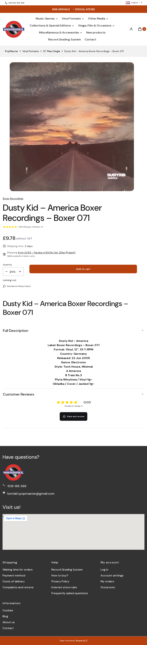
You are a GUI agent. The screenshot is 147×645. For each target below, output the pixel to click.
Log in (104, 569)
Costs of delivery (14, 581)
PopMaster (11, 51)
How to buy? (59, 575)
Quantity (7, 264)
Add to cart (83, 269)
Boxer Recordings (13, 198)
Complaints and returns (18, 587)
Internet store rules (64, 587)
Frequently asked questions (69, 593)
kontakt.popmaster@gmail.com (30, 493)
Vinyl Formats (30, 51)
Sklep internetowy (72, 640)
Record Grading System (67, 569)
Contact (8, 628)
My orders (107, 581)
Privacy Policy (60, 581)
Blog (5, 616)
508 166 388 (16, 486)
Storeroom (108, 587)
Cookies (8, 610)
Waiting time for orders (18, 569)
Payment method (14, 575)
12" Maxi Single (51, 51)
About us (9, 622)
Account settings (112, 575)
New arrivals (61, 9)
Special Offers (85, 9)
